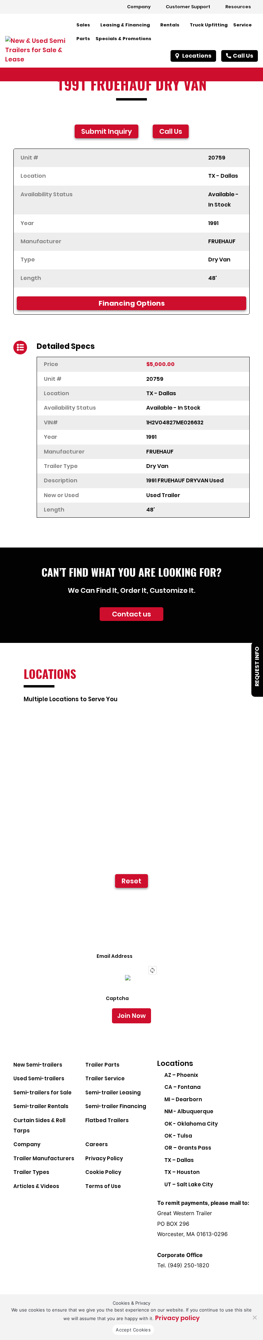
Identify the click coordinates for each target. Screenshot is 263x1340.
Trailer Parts (102, 1064)
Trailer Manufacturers (43, 1158)
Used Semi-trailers (38, 1078)
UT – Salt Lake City (188, 1184)
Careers (96, 1144)
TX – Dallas (179, 1160)
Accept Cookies (133, 1329)
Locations (196, 56)
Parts (83, 38)
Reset (131, 881)
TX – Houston (182, 1172)
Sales (83, 25)
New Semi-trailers (37, 1064)
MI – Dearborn (183, 1099)
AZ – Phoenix (181, 1075)
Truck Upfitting (209, 25)
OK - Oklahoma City (191, 1123)
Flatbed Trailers (107, 1120)
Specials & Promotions (123, 38)
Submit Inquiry (106, 131)
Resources (238, 6)
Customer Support (188, 6)
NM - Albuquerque (188, 1111)
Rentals (169, 25)
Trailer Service (105, 1078)
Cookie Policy (103, 1172)
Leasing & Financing (125, 25)
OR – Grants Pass (187, 1147)
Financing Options (132, 303)
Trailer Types (31, 1172)
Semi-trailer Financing (115, 1106)
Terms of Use (103, 1186)
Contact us (131, 614)
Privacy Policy (104, 1158)
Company (139, 6)
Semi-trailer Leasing (113, 1092)
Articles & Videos (36, 1186)
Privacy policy (177, 1318)
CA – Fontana (182, 1087)
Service (242, 25)
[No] (254, 1317)
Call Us (243, 56)
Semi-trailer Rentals (40, 1106)
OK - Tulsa (178, 1135)
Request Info (257, 666)
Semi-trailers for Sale (42, 1092)
